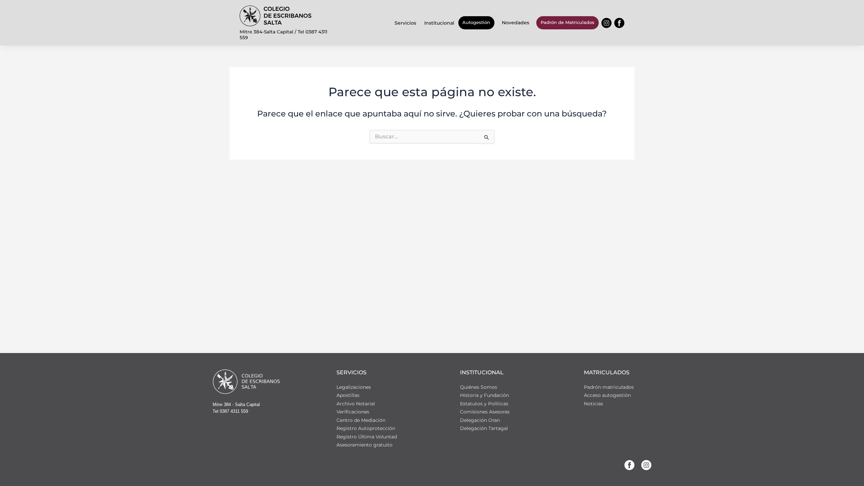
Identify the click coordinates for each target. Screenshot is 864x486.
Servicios (405, 23)
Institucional (439, 23)
